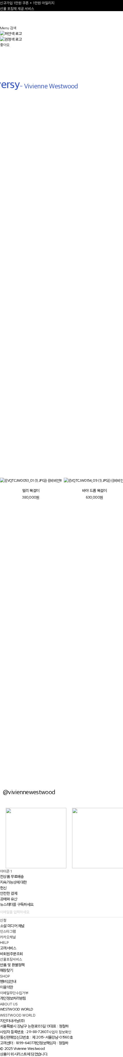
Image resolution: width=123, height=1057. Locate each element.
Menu (4, 28)
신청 (3, 920)
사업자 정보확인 (59, 1032)
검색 (13, 28)
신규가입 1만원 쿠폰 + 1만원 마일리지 (27, 3)
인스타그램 (8, 931)
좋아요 (4, 45)
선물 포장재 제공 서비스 (17, 9)
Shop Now (61, 682)
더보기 (11, 463)
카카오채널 (8, 937)
